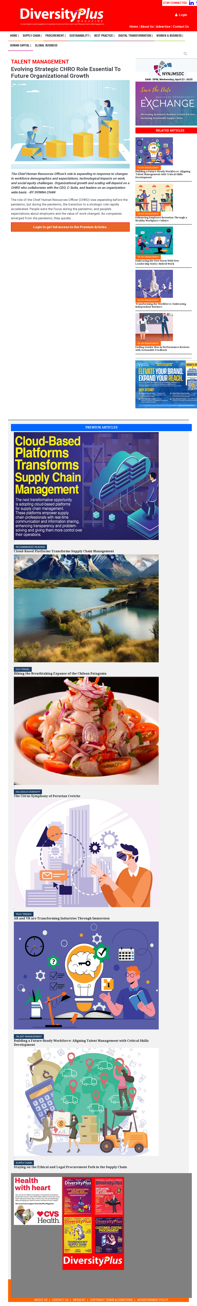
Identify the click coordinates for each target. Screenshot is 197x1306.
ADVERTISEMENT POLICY (152, 1299)
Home (133, 26)
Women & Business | (169, 36)
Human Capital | (20, 45)
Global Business (46, 45)
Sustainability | (79, 36)
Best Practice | (104, 36)
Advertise (163, 26)
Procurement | (55, 36)
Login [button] (183, 15)
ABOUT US (41, 1299)
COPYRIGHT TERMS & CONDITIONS (111, 1299)
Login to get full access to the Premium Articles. (70, 227)
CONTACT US (60, 1299)
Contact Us (181, 26)
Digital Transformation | (135, 36)
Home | (14, 36)
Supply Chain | (32, 36)
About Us (147, 26)
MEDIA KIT (79, 1299)
